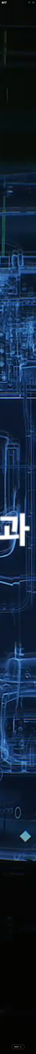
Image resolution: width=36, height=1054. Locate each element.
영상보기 (16, 1047)
